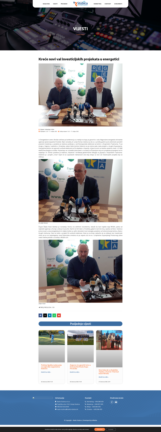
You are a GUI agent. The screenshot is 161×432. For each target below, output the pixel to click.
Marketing (97, 4)
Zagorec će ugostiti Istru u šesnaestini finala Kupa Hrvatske (80, 367)
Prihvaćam (100, 429)
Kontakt (108, 4)
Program (64, 4)
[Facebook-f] (111, 402)
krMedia (94, 420)
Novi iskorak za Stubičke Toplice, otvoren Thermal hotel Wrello (109, 371)
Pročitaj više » (46, 372)
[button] (40, 315)
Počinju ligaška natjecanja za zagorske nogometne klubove (51, 367)
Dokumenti (118, 4)
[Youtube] (116, 402)
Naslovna (46, 4)
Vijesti (55, 4)
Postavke (110, 429)
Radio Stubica (77, 420)
